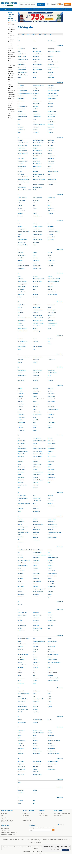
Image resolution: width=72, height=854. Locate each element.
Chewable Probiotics (37, 153)
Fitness (34, 255)
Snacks (34, 670)
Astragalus (50, 75)
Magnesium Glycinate (23, 451)
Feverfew (20, 263)
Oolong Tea (20, 536)
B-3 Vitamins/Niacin (22, 90)
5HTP (19, 41)
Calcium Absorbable (22, 145)
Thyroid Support (36, 691)
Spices (9, 105)
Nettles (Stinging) (37, 500)
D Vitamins (50, 213)
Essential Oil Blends (37, 239)
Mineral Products (36, 474)
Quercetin (20, 604)
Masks (19, 474)
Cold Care (50, 150)
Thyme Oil (20, 711)
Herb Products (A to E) (38, 318)
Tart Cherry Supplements (23, 693)
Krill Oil (49, 375)
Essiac (34, 244)
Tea (9, 82)
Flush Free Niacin (37, 265)
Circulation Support (37, 187)
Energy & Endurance (37, 231)
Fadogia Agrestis (22, 255)
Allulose (19, 77)
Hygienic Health (51, 325)
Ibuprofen (20, 338)
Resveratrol (35, 623)
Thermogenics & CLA (23, 709)
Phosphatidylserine (37, 552)
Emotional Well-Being (37, 226)
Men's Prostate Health (38, 453)
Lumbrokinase (51, 414)
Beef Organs (35, 88)
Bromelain (50, 119)
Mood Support (51, 440)
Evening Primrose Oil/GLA (53, 231)
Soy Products (36, 678)
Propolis (49, 568)
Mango (19, 464)
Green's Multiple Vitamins (53, 281)
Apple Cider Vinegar (37, 69)
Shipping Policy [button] (26, 813)
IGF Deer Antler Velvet (23, 341)
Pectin (19, 581)
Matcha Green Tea (22, 485)
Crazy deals (6, 9)
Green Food (50, 286)
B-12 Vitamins (21, 101)
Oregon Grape (36, 527)
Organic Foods (36, 532)
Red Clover (20, 623)
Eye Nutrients (51, 239)
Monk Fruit (35, 487)
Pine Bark (35, 565)
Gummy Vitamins (52, 291)
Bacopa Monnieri (21, 114)
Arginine (34, 75)
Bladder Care (51, 85)
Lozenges (50, 412)
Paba (19, 552)
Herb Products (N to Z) (38, 323)
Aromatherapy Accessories (54, 51)
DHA (34, 203)
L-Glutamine (20, 401)
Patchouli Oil (20, 573)
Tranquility (50, 691)
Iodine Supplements (37, 346)
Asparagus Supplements (53, 67)
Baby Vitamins (21, 108)
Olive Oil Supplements (23, 527)
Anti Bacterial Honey (37, 64)
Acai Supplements (22, 54)
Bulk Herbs (10, 92)
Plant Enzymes (36, 573)
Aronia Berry (50, 56)
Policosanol (35, 583)
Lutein (49, 419)
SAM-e (19, 651)
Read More (36, 848)
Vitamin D (10, 44)
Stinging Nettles (51, 651)
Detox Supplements (37, 197)
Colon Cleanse (51, 161)
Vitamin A (35, 735)
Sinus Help (35, 657)
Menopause (35, 461)
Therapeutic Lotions (22, 706)
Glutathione (35, 286)
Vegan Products (21, 740)
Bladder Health (51, 88)
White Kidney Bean (37, 761)
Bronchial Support (52, 122)
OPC (19, 539)
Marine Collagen (21, 469)
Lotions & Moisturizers (53, 409)
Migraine (35, 469)
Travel (49, 693)
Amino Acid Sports (37, 59)
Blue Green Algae (52, 98)
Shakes (34, 638)
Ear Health (20, 226)
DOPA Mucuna (51, 210)
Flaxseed (35, 263)
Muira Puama (51, 461)
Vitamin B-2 (35, 743)
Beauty (43, 9)
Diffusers (35, 213)
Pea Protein (20, 578)
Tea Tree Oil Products (23, 698)
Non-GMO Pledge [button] (43, 815)
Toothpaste (35, 709)
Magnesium (20, 446)
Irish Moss (50, 338)
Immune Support (21, 344)
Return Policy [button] (25, 815)
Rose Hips (50, 617)
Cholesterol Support (37, 176)
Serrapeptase (21, 678)
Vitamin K (50, 743)
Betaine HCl (35, 111)
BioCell (34, 119)
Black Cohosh (36, 127)
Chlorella (35, 169)
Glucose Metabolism (37, 281)
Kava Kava (20, 372)
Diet (33, 210)
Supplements (14, 9)
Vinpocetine (20, 753)
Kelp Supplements (22, 375)
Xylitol (19, 782)
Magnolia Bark (21, 456)
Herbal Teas (35, 312)
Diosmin (49, 203)
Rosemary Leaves (52, 620)
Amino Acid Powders (37, 54)
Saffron (19, 641)
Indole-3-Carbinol (22, 346)
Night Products (36, 511)
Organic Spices (51, 521)
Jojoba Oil (35, 362)
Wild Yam (35, 769)
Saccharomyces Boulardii (23, 638)
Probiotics (10, 46)
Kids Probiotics (36, 378)
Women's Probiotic (37, 774)
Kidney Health (36, 375)
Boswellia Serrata (52, 111)
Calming (19, 156)
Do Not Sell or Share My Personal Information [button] (7, 821)
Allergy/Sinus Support (23, 75)
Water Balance (21, 761)
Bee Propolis (36, 93)
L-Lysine (20, 412)
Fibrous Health (21, 268)
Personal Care (21, 594)
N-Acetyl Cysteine (22, 495)
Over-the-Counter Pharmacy (54, 532)
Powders (50, 549)
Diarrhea (34, 208)
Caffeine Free (21, 140)
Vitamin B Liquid (36, 753)
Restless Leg (36, 617)
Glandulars (35, 276)
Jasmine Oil (20, 359)
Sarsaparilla (20, 657)
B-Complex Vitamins (22, 106)
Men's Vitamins (36, 459)
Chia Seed (35, 158)
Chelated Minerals (37, 145)
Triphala (49, 698)
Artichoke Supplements (53, 61)
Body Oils (50, 101)
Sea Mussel (20, 667)
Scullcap (20, 662)
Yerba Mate (20, 792)
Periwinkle (20, 591)
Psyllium (49, 578)
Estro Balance (51, 226)
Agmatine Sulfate (22, 69)
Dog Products (51, 208)
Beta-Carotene (36, 103)
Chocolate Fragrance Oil (38, 174)
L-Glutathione (21, 404)
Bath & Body (20, 127)
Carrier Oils (20, 163)
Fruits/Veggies (51, 263)
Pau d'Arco (20, 576)
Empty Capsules (36, 229)
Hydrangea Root (51, 320)
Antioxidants (35, 67)
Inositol (34, 338)
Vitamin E (50, 738)
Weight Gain (20, 764)
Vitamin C (10, 42)
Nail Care (20, 506)
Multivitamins (51, 474)
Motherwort (50, 446)
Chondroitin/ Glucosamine (39, 179)
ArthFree (50, 59)
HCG (19, 315)
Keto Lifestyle (21, 380)
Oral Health (20, 542)
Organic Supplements (53, 527)
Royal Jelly (50, 625)
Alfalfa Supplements (22, 72)
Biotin (34, 122)
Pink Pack (35, 570)
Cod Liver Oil (50, 148)
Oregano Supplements (38, 524)
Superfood (50, 675)
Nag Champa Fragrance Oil (24, 503)
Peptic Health (21, 586)
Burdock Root (51, 127)
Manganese (20, 461)
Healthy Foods (21, 320)
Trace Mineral (36, 711)
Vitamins (22, 9)
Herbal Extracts (36, 304)
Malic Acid (20, 459)
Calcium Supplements (23, 153)
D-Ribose (20, 205)
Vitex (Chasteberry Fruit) (53, 753)
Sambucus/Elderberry (23, 654)
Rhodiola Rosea (36, 630)
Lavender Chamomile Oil (38, 399)
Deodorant (20, 216)
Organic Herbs (36, 534)
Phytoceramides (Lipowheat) (39, 555)
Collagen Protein (51, 156)
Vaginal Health (21, 730)
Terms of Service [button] (26, 820)
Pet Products (56, 9)
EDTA (19, 237)
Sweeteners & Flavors (53, 680)
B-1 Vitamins (21, 85)
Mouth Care (50, 451)
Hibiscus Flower (36, 325)
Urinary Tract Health (37, 719)
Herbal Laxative (36, 307)
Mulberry (50, 464)
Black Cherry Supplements (39, 124)
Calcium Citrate (21, 148)
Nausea (19, 511)
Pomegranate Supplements (39, 589)
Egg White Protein (22, 242)
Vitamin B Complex (37, 751)
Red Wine (20, 628)
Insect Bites (35, 341)
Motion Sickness (51, 448)
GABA (19, 276)
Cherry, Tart (35, 148)
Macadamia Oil (21, 443)
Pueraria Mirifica (51, 583)
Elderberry (11, 39)
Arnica (34, 77)
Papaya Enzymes (22, 563)
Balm (19, 122)
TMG (34, 696)
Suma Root (50, 670)
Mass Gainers (21, 480)
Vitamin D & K (51, 735)
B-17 (19, 103)
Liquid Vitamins (51, 401)
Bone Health (50, 106)
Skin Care (10, 58)
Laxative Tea (35, 404)
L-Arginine (20, 388)
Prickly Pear (50, 563)
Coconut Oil (50, 145)
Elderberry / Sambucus (23, 244)
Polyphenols (35, 586)
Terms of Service (39, 842)
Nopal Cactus (51, 500)
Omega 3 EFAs (21, 529)
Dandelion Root (21, 210)
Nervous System (36, 498)
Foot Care (50, 252)
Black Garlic (35, 129)
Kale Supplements (22, 370)
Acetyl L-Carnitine (22, 56)
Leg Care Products (37, 414)
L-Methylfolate (21, 417)
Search (39, 4)
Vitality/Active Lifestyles (38, 732)
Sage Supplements (22, 644)
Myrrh (49, 482)
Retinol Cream (36, 625)
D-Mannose (20, 203)
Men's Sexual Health (37, 456)
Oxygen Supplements (52, 537)
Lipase (34, 427)
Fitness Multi (36, 260)
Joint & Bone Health (37, 357)
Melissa (34, 446)
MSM (49, 453)
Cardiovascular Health (23, 161)
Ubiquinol (20, 719)
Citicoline (35, 190)
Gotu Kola (35, 297)
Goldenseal (35, 294)
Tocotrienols (36, 701)
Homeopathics (11, 109)
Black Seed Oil (36, 132)
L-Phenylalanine (21, 422)
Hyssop (49, 328)
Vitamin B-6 (35, 745)
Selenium (20, 672)
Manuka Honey (21, 466)
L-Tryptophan (21, 430)
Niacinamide (35, 506)
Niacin (34, 503)
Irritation (50, 344)
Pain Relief (20, 555)
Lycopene (50, 427)
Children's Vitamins (37, 166)
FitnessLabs (35, 257)
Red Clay (20, 620)
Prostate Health (51, 570)
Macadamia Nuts (22, 440)
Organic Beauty (36, 529)
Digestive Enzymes (37, 216)
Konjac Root (35, 380)
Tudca (49, 701)
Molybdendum (36, 485)
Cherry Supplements (37, 150)
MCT (19, 487)
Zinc (9, 61)
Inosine (19, 349)
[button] (51, 4)
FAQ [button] (2, 815)
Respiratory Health (37, 615)
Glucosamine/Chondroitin (39, 278)
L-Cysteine (20, 399)
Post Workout (36, 594)
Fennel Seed (20, 257)
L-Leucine (20, 409)
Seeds (19, 670)
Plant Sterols (36, 578)
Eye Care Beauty (51, 237)
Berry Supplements (37, 101)
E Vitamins (50, 234)
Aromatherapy (11, 29)
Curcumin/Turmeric (52, 182)
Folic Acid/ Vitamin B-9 (38, 268)
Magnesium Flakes (22, 448)
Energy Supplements (37, 234)
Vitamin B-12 (36, 748)
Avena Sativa (51, 77)
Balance (19, 119)
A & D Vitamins (21, 48)
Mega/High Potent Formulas (39, 440)
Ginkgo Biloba (21, 294)
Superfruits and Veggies (53, 678)
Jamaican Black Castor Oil (24, 357)
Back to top (60, 45)
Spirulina (50, 638)
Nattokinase (20, 508)
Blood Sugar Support (52, 93)
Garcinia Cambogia (22, 281)
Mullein (49, 466)
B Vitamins (50, 132)
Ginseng (19, 297)
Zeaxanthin (20, 800)
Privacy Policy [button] (26, 818)
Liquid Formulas (51, 396)
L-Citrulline (20, 396)
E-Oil (19, 223)
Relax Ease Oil (36, 612)
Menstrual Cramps (37, 464)
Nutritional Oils (51, 506)
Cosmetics (50, 169)
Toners (34, 704)
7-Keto (34, 41)
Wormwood (50, 766)
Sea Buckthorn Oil (22, 664)
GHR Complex (21, 289)
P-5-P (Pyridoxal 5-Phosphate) (25, 549)
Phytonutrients (36, 560)
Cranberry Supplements (53, 171)
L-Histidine (20, 406)
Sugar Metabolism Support (54, 662)
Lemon (34, 417)
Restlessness (36, 620)
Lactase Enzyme (36, 391)
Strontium (50, 657)
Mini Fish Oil (35, 477)
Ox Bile (49, 534)
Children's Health (36, 161)
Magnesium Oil (21, 453)
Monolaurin (50, 438)
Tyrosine (50, 706)
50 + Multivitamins (52, 41)
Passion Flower (21, 570)
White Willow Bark (37, 764)
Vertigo (19, 751)
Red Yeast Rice (21, 630)
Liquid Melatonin (51, 399)
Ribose (49, 612)
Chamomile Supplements (38, 140)
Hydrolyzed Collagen (52, 323)
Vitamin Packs (51, 745)
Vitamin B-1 (35, 740)
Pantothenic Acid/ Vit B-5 (23, 560)
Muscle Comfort (51, 477)
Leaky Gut (35, 406)
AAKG (19, 51)
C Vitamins (50, 184)
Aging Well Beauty (22, 67)
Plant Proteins (36, 576)
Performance (21, 589)
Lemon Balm (36, 419)
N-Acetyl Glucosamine (23, 498)
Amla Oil (34, 61)
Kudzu (49, 378)
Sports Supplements (52, 641)
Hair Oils (20, 310)
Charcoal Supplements (38, 142)
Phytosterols (36, 563)
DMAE (49, 205)
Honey (49, 307)
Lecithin (34, 409)
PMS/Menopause (37, 581)
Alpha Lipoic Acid (37, 51)
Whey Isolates (21, 772)
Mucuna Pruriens (51, 456)
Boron (49, 108)
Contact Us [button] (4, 813)
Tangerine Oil (21, 691)
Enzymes (35, 237)
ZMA (34, 803)
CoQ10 (9, 37)
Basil (19, 124)
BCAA (19, 132)
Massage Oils (21, 477)
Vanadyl (19, 735)
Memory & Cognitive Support (39, 448)
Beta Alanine (35, 106)
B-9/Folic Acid (21, 98)
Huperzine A (50, 315)
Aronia (49, 54)
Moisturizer (35, 482)
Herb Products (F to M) (38, 320)
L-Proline (20, 425)
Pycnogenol (50, 591)
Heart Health (20, 325)
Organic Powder (36, 540)
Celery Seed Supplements (24, 179)
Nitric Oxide (50, 495)
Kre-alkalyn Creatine (52, 372)
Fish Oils (35, 252)
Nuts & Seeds (11, 80)
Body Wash (50, 103)
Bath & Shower (21, 129)
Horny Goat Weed (52, 312)
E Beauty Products (22, 229)
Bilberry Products (37, 116)
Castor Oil (20, 169)
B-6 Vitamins (21, 95)
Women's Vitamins (52, 764)
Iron (49, 341)
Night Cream (35, 508)
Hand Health (20, 312)
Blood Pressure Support (53, 90)
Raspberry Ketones (22, 615)
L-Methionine (21, 414)
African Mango (21, 64)
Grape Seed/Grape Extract (54, 278)
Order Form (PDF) (58, 815)
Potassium (35, 597)
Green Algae (50, 284)
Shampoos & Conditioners (39, 641)
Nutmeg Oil (50, 503)
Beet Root (35, 95)
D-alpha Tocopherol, (22, 197)
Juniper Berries (51, 359)
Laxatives (35, 401)
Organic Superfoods (52, 524)
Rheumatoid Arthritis (37, 628)
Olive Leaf (20, 524)
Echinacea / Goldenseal (23, 231)
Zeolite (19, 803)
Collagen (10, 71)
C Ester (19, 184)
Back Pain (20, 111)
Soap (34, 672)
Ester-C (49, 223)
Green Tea (50, 289)
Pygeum (49, 594)
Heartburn (20, 323)
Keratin (19, 378)
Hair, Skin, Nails (21, 304)
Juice (49, 357)
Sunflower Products (52, 672)
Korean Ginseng (51, 370)
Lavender (35, 396)
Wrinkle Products (51, 769)
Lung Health (50, 417)
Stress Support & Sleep (53, 654)
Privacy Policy (32, 842)
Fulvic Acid (50, 265)
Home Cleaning (36, 331)
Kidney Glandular (36, 372)
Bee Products (36, 90)
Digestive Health (51, 197)
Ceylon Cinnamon (22, 187)
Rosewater (50, 623)
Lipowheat (50, 391)
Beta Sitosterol (36, 114)
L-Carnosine (20, 393)
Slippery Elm (35, 667)
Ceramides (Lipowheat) (23, 182)
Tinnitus (34, 693)
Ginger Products (21, 291)
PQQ (49, 552)
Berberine (35, 98)
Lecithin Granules (37, 412)
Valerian (19, 732)
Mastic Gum (20, 482)
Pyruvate (50, 597)
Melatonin (10, 48)
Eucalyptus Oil (51, 229)
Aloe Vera (35, 48)
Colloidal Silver (51, 158)
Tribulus (49, 696)
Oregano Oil (35, 521)
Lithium (49, 404)
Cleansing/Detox (51, 142)
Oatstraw (20, 519)
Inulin (34, 344)
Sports (49, 9)
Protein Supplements (52, 573)
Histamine (35, 328)
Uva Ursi (49, 719)
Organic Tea (50, 529)
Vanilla (19, 738)
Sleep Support (36, 664)
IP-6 (34, 349)
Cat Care (20, 171)
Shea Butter (35, 649)
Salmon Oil (20, 649)
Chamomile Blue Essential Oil (24, 190)
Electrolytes (35, 223)
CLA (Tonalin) (51, 140)
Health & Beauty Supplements (24, 318)
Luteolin (49, 425)
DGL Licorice (36, 200)
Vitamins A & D (51, 748)
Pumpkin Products (52, 586)
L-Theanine (20, 427)
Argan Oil (35, 72)
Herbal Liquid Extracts (38, 310)
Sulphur (49, 667)
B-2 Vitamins (21, 88)
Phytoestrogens (36, 557)
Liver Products (51, 406)
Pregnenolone (51, 555)
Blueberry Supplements (53, 95)
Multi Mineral (50, 472)
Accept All (65, 849)
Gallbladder (20, 278)
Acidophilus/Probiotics (23, 59)
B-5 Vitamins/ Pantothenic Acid (25, 93)
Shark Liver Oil (36, 646)
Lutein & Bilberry (51, 422)
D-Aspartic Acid (21, 200)
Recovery (20, 617)
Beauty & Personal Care (38, 85)
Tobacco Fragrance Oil (38, 698)
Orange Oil (35, 519)
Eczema (19, 234)
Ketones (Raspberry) (37, 370)
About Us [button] (41, 813)
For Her (49, 255)
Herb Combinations (37, 315)
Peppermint (20, 583)
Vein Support (21, 745)
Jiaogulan (20, 362)
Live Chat (61, 824)
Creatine (50, 176)
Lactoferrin (35, 393)
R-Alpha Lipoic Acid (22, 612)
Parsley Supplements (22, 565)
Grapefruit (50, 276)
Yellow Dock (20, 790)
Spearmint (35, 680)
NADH (19, 500)
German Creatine (22, 286)
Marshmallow (21, 472)
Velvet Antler (21, 748)
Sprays (49, 644)
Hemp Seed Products (23, 331)
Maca (19, 438)
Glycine (34, 289)
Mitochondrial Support (38, 480)
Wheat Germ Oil (21, 769)
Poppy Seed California (38, 591)
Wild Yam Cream (36, 772)
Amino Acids (36, 56)
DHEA (34, 205)
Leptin (34, 422)
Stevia (49, 649)
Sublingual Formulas (52, 659)
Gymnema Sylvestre (52, 294)
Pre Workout (50, 560)
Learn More (50, 849)
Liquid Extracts (66, 9)
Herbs (28, 9)
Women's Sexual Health (53, 761)
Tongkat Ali (35, 706)
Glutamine (35, 284)
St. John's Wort (51, 646)
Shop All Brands (12, 20)
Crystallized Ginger (52, 179)
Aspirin (49, 69)
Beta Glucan (35, 108)
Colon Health (51, 163)
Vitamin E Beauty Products (54, 740)
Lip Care (34, 430)
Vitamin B (35, 738)
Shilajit (34, 651)
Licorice (34, 425)
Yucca (34, 792)
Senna (19, 675)
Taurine (19, 696)
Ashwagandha (51, 64)
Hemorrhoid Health (22, 328)
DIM (48, 200)
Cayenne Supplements (23, 176)
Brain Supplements (52, 114)
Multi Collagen (51, 469)
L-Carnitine (20, 391)
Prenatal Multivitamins (53, 557)
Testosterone (21, 704)
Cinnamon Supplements (38, 184)
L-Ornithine (20, 419)
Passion (19, 568)
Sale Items (11, 23)
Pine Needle (35, 568)
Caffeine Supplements (23, 142)
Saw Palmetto (21, 659)
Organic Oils (35, 537)
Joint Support (11, 96)
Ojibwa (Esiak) (21, 521)
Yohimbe (35, 790)
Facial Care (20, 252)
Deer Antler (20, 213)
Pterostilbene (51, 581)
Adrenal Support (21, 61)
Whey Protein (21, 774)
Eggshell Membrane (22, 239)
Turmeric (10, 107)
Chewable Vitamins (37, 156)
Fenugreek (20, 260)
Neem (34, 495)
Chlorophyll (35, 171)
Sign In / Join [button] (4, 818)
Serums (19, 680)
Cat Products (21, 174)
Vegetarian (20, 743)
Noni (49, 498)
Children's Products (37, 163)
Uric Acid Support (22, 722)
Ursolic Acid (35, 722)
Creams (49, 174)
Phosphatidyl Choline (37, 549)
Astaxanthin (50, 72)
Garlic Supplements (22, 284)
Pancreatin (20, 557)
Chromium (35, 182)
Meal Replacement (37, 438)
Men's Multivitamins (37, 451)
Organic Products (52, 519)
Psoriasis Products (52, 576)
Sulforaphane (51, 664)
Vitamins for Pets (52, 751)
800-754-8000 (5, 828)
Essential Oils (35, 9)
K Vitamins (50, 380)
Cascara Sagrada (22, 166)
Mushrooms (50, 480)
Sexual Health (21, 683)
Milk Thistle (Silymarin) (38, 472)
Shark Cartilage (36, 644)
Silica (34, 654)
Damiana (20, 208)
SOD (34, 675)
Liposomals (50, 388)
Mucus (49, 459)
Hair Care (20, 307)
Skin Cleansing (36, 662)
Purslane (50, 589)
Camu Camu (20, 158)
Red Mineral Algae (22, 625)
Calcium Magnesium (22, 150)
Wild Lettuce (35, 766)
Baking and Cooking (22, 116)
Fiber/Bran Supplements (23, 265)
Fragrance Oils (11, 27)
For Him (49, 257)
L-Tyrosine (35, 388)
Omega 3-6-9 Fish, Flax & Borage (23, 533)
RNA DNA (50, 615)
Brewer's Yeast (51, 116)
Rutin (49, 628)
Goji (33, 291)
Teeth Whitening (21, 701)
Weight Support (11, 73)
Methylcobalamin (36, 466)
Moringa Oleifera (51, 443)
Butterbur (50, 129)
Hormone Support (52, 310)
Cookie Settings (57, 849)
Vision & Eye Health (37, 730)
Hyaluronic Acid (51, 318)
